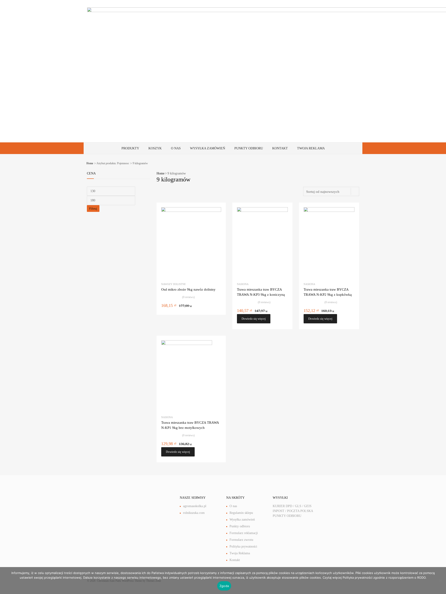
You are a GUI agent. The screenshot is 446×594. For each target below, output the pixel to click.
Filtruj (93, 208)
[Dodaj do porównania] (218, 219)
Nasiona (243, 284)
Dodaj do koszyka (218, 311)
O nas (176, 148)
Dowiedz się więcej (254, 318)
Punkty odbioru (248, 148)
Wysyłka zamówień (207, 148)
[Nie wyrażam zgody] (440, 580)
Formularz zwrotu (241, 539)
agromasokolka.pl (194, 506)
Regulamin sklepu (241, 513)
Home (89, 163)
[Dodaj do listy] (218, 211)
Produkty (130, 148)
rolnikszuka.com (194, 513)
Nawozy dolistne (173, 284)
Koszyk (155, 148)
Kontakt (280, 148)
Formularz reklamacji (244, 533)
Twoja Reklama (311, 148)
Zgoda (224, 586)
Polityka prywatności (243, 546)
